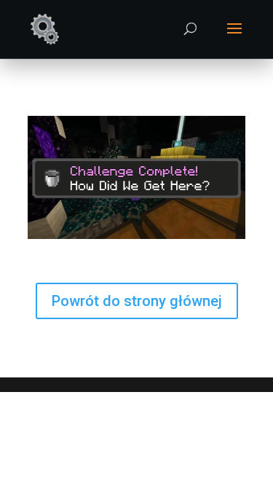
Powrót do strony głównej (137, 301)
